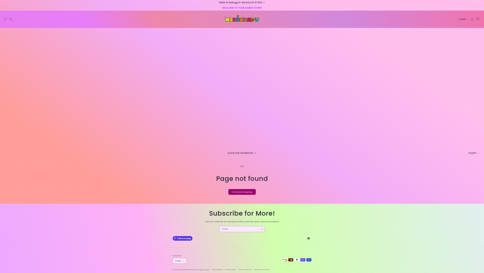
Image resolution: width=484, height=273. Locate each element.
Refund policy (217, 270)
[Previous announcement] (5, 7)
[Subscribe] (262, 229)
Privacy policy (230, 270)
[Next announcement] (479, 7)
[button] (5, 19)
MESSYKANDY (184, 270)
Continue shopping (242, 192)
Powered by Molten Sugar (200, 270)
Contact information (262, 270)
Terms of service (244, 270)
